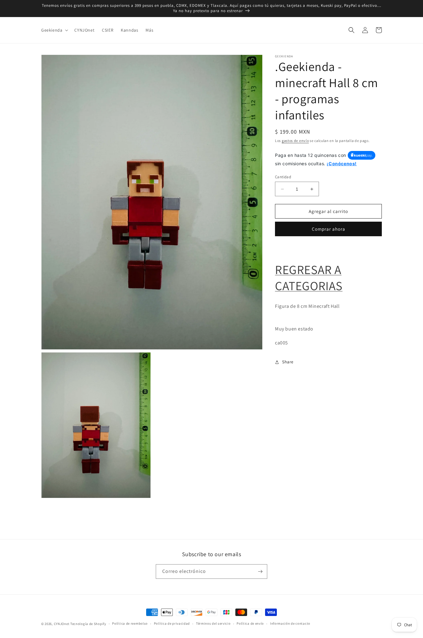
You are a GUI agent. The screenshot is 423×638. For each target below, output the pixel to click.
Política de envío (250, 623)
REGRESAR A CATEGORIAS (308, 277)
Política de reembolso (130, 623)
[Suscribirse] (260, 571)
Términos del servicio (213, 623)
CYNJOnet (62, 624)
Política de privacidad (172, 623)
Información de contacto (290, 623)
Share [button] (288, 362)
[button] (54, 30)
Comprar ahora (328, 229)
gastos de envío (295, 140)
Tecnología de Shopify (88, 624)
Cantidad (283, 176)
